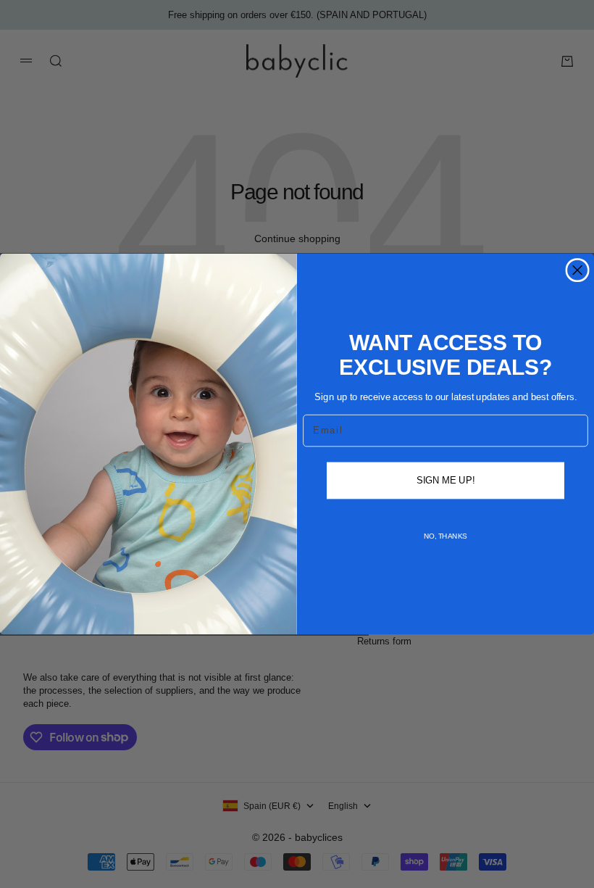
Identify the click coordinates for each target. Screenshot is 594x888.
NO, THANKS (445, 536)
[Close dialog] (577, 270)
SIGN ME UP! (445, 480)
